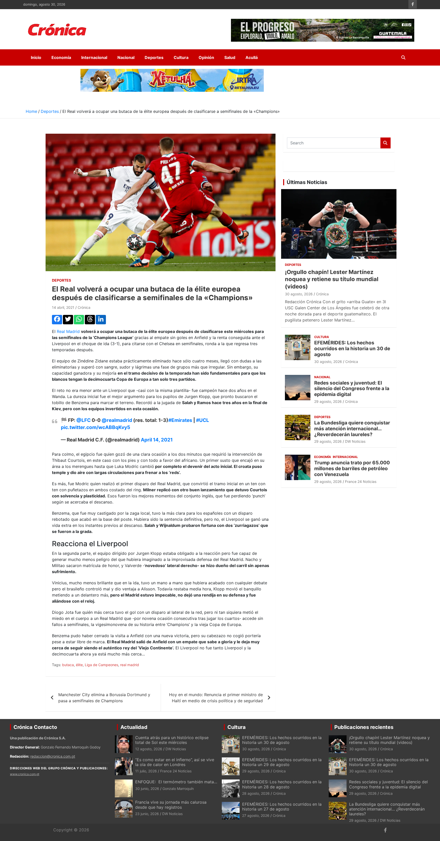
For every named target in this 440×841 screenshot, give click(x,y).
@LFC (83, 420)
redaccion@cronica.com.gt (52, 756)
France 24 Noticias (360, 481)
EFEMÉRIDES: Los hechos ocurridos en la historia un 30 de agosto (352, 348)
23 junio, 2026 (147, 814)
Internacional (94, 57)
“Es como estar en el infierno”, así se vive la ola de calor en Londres (174, 762)
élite (79, 665)
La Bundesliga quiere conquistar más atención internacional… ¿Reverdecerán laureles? (352, 428)
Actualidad (133, 727)
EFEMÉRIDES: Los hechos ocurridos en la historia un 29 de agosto (282, 762)
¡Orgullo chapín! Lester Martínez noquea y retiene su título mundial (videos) (331, 279)
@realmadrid (117, 420)
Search (385, 142)
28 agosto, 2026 (256, 793)
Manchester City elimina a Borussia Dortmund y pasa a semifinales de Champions (104, 697)
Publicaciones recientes (363, 727)
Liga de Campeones (101, 665)
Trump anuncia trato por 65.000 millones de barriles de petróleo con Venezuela (352, 468)
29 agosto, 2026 (328, 401)
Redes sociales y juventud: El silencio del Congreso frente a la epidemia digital (351, 388)
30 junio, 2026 (147, 788)
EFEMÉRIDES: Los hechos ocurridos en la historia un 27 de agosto (282, 807)
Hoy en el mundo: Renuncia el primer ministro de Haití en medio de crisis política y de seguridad (216, 697)
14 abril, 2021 (63, 307)
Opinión (206, 57)
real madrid (129, 665)
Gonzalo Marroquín (178, 788)
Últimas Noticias (307, 182)
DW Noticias (355, 441)
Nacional (125, 57)
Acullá (251, 57)
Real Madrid (69, 331)
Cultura (181, 57)
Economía (61, 57)
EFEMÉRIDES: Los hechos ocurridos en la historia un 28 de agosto (282, 784)
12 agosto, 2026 (148, 749)
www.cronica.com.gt (24, 774)
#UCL (202, 420)
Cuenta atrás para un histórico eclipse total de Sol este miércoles (172, 740)
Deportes (154, 57)
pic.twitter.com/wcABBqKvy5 (95, 427)
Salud (229, 57)
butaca (68, 665)
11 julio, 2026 (146, 771)
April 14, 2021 (157, 440)
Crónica (84, 307)
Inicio (36, 57)
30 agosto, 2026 (299, 294)
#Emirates (180, 420)
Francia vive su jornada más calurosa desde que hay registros (171, 804)
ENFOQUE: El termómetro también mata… (176, 781)
